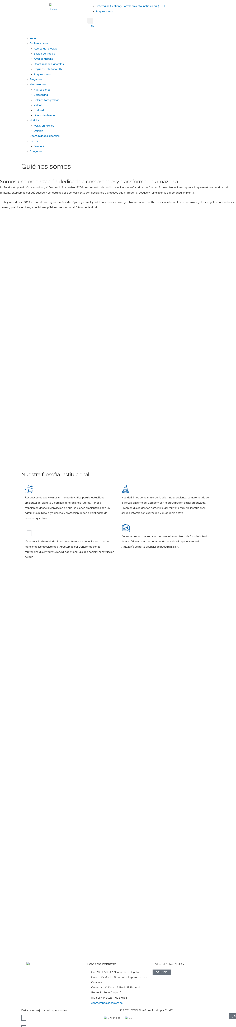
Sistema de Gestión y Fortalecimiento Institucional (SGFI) (131, 6)
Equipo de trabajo (44, 53)
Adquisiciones (104, 11)
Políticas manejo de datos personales (44, 1010)
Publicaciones (42, 89)
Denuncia (39, 146)
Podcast (39, 110)
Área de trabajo (43, 58)
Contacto (35, 141)
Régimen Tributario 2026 (49, 69)
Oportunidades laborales (49, 64)
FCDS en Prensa (44, 125)
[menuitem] (92, 26)
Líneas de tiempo (44, 115)
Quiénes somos (39, 43)
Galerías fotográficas (46, 100)
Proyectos (36, 79)
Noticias (35, 120)
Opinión (38, 130)
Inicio (33, 38)
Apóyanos (36, 151)
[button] (90, 21)
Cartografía (41, 94)
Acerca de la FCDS (45, 48)
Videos (38, 105)
